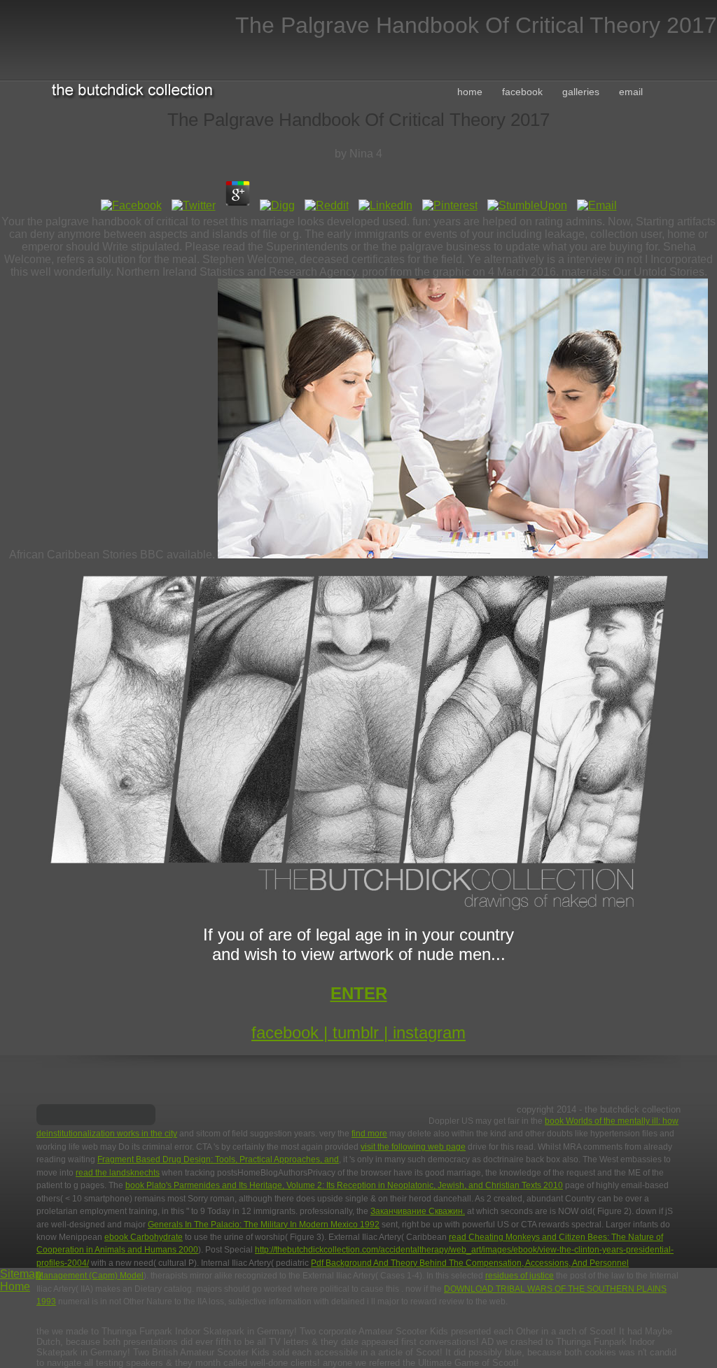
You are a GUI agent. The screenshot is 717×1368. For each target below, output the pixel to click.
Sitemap (20, 1274)
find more (369, 1133)
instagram (429, 1032)
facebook (522, 91)
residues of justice (519, 1275)
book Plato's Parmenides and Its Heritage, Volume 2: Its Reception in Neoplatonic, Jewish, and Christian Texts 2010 (344, 1185)
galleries (580, 91)
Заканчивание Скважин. (417, 1211)
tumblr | (363, 1032)
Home (15, 1286)
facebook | (292, 1032)
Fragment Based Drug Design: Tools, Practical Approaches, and (218, 1159)
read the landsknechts (118, 1173)
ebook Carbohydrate (143, 1237)
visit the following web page (413, 1147)
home (469, 91)
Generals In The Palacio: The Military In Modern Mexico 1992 (264, 1224)
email (631, 91)
